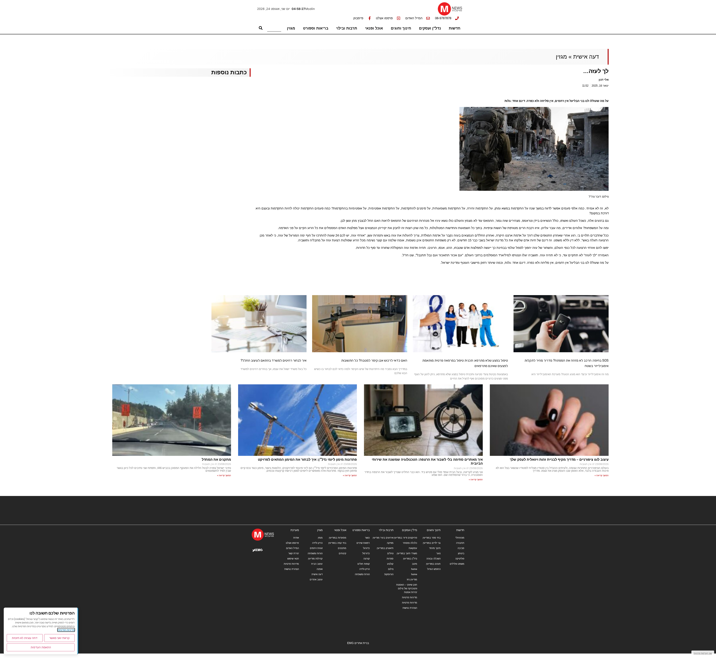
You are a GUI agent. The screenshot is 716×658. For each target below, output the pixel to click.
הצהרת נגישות (410, 607)
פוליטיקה (459, 558)
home (414, 569)
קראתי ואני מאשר (59, 638)
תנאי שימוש (293, 558)
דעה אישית (586, 57)
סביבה (461, 548)
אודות (296, 537)
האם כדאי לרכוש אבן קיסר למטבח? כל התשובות (374, 360)
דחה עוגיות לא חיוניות (24, 638)
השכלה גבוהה (433, 558)
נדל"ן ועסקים (430, 28)
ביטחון (461, 553)
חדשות (454, 28)
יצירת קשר (293, 553)
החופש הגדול (434, 569)
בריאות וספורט (315, 28)
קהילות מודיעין (315, 558)
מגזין (291, 28)
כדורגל (366, 548)
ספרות (390, 558)
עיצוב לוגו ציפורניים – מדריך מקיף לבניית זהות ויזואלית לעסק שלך (559, 459)
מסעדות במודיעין (337, 537)
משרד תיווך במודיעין (407, 553)
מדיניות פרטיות (409, 597)
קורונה (366, 558)
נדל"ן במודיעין (410, 558)
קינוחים (342, 553)
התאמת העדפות (41, 647)
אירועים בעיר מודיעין (383, 537)
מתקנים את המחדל (216, 459)
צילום (390, 569)
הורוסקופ (388, 574)
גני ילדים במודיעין (432, 543)
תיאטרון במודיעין (385, 548)
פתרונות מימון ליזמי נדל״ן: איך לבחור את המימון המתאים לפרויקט (307, 459)
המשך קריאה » (602, 475)
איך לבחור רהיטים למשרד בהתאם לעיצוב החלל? (274, 360)
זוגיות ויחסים (316, 548)
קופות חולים (363, 563)
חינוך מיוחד (435, 548)
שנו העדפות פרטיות (703, 653)
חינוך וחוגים (401, 28)
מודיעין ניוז (412, 579)
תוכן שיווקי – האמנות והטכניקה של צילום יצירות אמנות (406, 588)
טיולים (390, 553)
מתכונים (342, 548)
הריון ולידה (364, 569)
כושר (367, 537)
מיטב (414, 563)
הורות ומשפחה (362, 574)
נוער (438, 553)
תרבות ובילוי (346, 28)
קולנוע (390, 563)
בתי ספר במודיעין (432, 537)
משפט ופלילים (457, 563)
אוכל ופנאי (374, 28)
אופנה (320, 569)
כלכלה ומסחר (410, 543)
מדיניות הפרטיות (66, 629)
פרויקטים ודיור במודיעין (405, 537)
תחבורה (460, 543)
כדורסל (366, 553)
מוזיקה (390, 543)
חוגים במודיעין (433, 563)
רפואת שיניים (363, 543)
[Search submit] (260, 28)
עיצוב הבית (317, 563)
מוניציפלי (459, 537)
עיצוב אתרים (316, 579)
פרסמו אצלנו (292, 543)
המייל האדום (292, 548)
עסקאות (413, 548)
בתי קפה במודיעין (337, 543)
